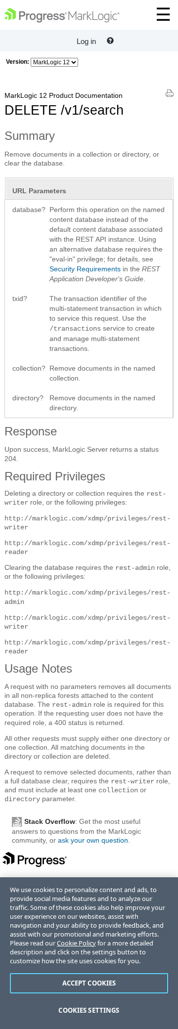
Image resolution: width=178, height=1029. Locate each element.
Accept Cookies (89, 983)
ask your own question (93, 840)
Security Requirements (85, 269)
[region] (89, 953)
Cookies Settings (88, 1010)
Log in (86, 41)
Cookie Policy (76, 943)
